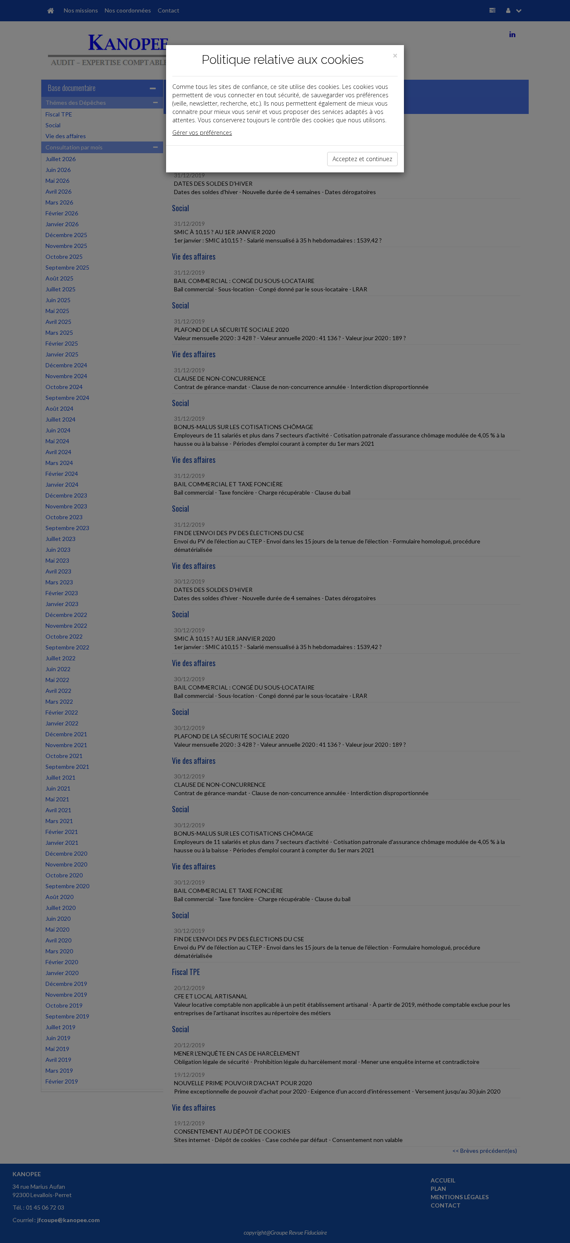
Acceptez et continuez (362, 159)
